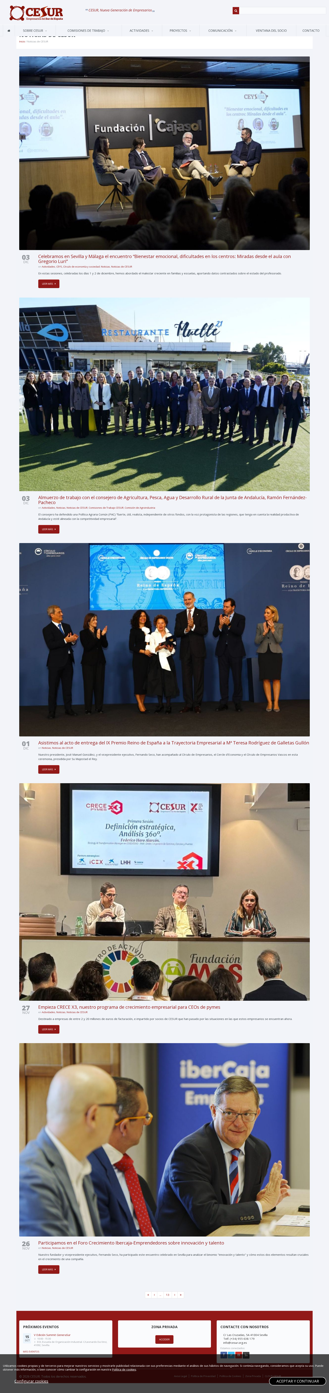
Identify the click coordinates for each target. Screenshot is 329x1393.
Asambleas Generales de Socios (141, 35)
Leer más (47, 283)
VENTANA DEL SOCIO (271, 31)
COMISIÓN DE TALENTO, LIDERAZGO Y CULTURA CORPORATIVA (81, 33)
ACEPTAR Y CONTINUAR (297, 1381)
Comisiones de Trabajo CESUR (106, 507)
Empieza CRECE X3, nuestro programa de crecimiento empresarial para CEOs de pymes (129, 1007)
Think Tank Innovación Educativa (181, 35)
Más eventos (31, 1351)
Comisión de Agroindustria (140, 507)
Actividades (140, 31)
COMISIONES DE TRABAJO (87, 31)
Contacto (311, 31)
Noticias (105, 266)
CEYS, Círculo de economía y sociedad (78, 266)
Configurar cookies (31, 1381)
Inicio (22, 41)
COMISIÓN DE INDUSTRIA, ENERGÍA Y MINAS (79, 34)
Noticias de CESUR (121, 266)
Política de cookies (124, 1369)
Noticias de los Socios (218, 35)
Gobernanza (34, 35)
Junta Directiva (49, 35)
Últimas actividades (140, 35)
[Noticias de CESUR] (36, 13)
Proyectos (179, 31)
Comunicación (220, 31)
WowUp (181, 35)
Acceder (164, 1339)
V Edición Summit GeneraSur (52, 1335)
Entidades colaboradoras (34, 34)
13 (167, 1295)
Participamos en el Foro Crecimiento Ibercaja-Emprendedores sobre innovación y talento (131, 1243)
